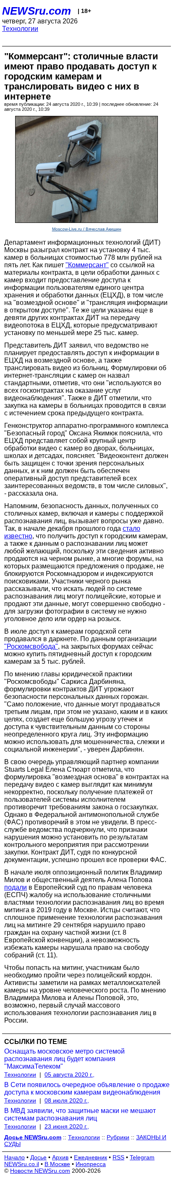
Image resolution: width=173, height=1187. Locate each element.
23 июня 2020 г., (67, 1126)
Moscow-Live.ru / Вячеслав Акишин (86, 229)
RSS (118, 1157)
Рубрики (118, 1137)
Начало (14, 1157)
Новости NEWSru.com (40, 1170)
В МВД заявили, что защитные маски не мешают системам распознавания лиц (80, 1114)
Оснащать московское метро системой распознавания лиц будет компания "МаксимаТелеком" (64, 1059)
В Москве (57, 1164)
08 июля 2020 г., (67, 1100)
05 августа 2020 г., (69, 1074)
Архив (60, 1157)
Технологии (20, 28)
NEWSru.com (36, 11)
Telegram (142, 1157)
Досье (38, 1157)
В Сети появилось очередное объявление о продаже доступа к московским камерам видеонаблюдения (87, 1088)
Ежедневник (90, 1157)
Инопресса (91, 1164)
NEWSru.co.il (21, 1164)
